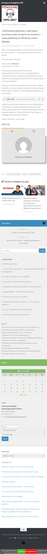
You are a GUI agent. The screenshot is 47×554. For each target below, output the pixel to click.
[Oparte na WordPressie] (15, 538)
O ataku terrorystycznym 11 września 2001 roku (11, 199)
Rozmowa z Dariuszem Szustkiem (15, 296)
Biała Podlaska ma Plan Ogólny (12, 496)
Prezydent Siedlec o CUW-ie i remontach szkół (17, 467)
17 (5, 388)
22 (36, 388)
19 (17, 388)
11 (11, 385)
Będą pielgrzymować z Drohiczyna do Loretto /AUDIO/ (20, 516)
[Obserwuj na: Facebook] (44, 223)
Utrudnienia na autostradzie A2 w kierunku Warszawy (20, 471)
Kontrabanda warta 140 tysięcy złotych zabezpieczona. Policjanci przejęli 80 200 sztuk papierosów (21, 510)
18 (11, 388)
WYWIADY (22, 24)
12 (17, 385)
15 (36, 385)
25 (11, 391)
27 (23, 391)
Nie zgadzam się (31, 551)
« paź (21, 394)
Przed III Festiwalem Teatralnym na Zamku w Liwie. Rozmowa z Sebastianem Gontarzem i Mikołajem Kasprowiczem (33, 203)
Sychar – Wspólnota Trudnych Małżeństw (18, 309)
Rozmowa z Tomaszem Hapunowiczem (17, 281)
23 (42, 388)
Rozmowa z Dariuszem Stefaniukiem (16, 314)
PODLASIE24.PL (7, 462)
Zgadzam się (22, 551)
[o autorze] (12, 131)
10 (5, 385)
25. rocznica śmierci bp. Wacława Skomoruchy (17, 491)
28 (30, 391)
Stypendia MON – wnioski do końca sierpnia (19, 291)
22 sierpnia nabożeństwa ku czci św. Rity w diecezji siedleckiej (23, 476)
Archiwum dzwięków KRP (12, 2)
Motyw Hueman (34, 538)
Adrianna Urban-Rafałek (13, 174)
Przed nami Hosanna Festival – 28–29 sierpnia (18, 486)
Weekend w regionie (9, 481)
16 (42, 385)
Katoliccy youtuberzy (11, 264)
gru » (26, 394)
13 (23, 385)
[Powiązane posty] (34, 131)
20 (23, 388)
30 (42, 391)
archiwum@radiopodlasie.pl (16, 416)
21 (30, 388)
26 (17, 391)
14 (30, 385)
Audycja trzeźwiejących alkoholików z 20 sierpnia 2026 (22, 286)
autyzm (24, 174)
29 (36, 391)
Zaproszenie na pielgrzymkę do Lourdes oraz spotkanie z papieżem (21, 502)
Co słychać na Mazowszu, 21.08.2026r (17, 276)
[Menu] (44, 2)
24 (5, 391)
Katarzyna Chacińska (10, 24)
